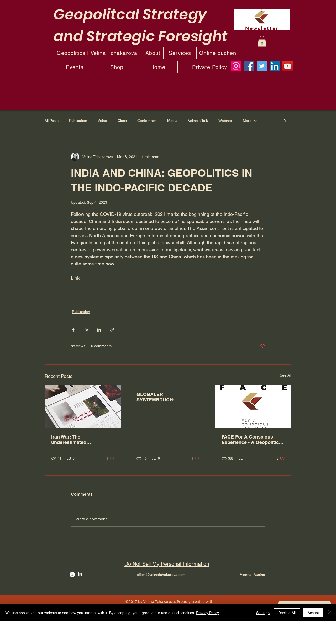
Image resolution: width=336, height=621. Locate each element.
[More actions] (262, 157)
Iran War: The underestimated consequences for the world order (82, 439)
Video (102, 120)
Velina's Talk (198, 120)
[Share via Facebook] (73, 329)
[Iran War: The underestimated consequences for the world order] (83, 406)
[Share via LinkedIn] (99, 329)
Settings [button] (263, 612)
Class (122, 120)
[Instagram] (236, 66)
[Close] (330, 612)
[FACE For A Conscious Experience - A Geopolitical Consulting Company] (253, 406)
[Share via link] (111, 329)
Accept (313, 612)
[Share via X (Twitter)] (86, 329)
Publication (78, 120)
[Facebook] (249, 66)
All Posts (52, 120)
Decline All (287, 612)
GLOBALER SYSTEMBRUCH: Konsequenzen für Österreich (157, 397)
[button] (262, 41)
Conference (147, 120)
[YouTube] (287, 66)
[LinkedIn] (275, 66)
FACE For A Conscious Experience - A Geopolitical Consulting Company (252, 439)
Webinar (225, 120)
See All (285, 375)
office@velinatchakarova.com (161, 574)
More (247, 120)
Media (172, 120)
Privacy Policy (207, 612)
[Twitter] (262, 66)
